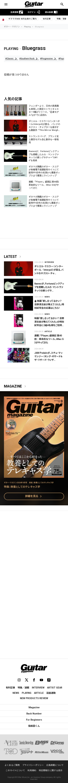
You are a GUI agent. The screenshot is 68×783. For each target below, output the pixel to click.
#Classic (11, 58)
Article (48, 331)
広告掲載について (55, 765)
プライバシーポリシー (33, 765)
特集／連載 (23, 687)
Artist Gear (54, 687)
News (47, 297)
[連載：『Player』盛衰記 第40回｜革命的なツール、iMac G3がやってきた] (18, 338)
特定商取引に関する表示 (50, 770)
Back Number (34, 713)
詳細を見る (34, 496)
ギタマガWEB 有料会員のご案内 (22, 19)
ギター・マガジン (12, 26)
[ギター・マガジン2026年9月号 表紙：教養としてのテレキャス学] (34, 475)
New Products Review (34, 698)
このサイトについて (15, 770)
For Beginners (34, 719)
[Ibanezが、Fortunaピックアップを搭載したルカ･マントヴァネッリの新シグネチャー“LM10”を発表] (18, 286)
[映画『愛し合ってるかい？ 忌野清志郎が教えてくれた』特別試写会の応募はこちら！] (18, 303)
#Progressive (48, 58)
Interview (49, 262)
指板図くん (34, 726)
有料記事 (47, 19)
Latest (13, 257)
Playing (27, 26)
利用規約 (32, 770)
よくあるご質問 (12, 765)
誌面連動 (51, 693)
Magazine (15, 386)
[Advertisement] (34, 550)
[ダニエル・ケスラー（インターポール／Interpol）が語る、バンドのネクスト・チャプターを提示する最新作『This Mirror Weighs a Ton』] (18, 268)
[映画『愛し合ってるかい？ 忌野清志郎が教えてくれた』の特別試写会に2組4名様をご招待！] (18, 320)
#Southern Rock (29, 58)
